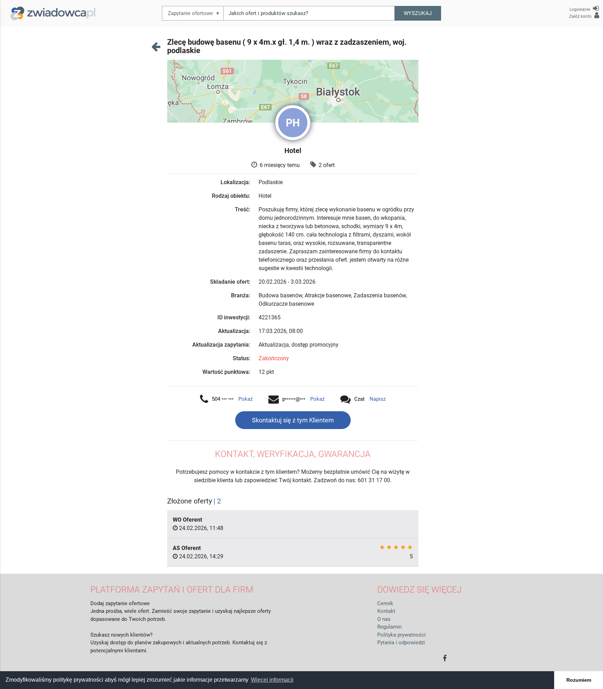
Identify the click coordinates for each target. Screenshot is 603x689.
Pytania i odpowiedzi (401, 642)
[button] (418, 13)
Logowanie (580, 9)
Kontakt (386, 611)
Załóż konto (581, 16)
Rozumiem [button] (578, 680)
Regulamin (389, 627)
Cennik (385, 603)
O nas (383, 619)
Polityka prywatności (401, 635)
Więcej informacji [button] (272, 680)
